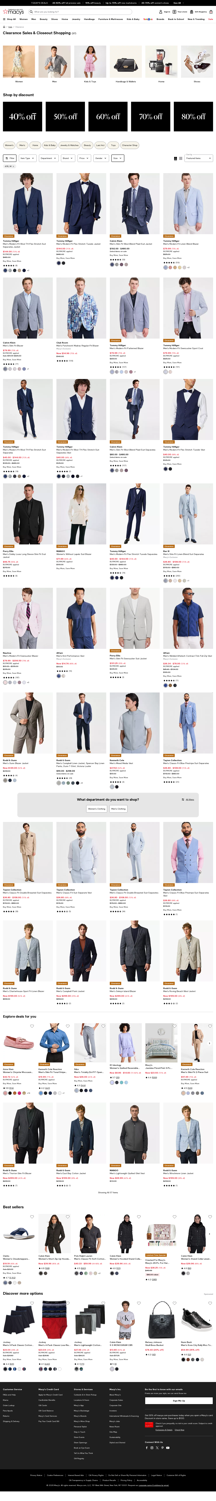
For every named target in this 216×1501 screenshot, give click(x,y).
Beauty (87, 145)
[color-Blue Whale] (41, 1093)
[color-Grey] (10, 369)
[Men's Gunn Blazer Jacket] (28, 723)
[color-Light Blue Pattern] (112, 372)
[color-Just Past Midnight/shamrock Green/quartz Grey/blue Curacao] (81, 1369)
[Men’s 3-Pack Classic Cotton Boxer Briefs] (19, 1320)
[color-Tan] (19, 270)
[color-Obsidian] (86, 1090)
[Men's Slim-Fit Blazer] (28, 308)
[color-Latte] (5, 780)
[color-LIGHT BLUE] (165, 267)
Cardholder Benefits (46, 1400)
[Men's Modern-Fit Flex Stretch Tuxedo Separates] (135, 513)
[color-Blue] (112, 264)
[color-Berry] (131, 372)
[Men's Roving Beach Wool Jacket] (188, 950)
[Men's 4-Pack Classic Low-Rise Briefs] (54, 1320)
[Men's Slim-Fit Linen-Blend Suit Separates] (188, 513)
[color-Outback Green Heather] (86, 1273)
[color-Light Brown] (126, 264)
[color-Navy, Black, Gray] (55, 1369)
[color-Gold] (24, 1093)
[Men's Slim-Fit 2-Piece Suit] (197, 1042)
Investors (113, 1411)
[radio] (5, 270)
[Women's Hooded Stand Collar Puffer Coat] (126, 1233)
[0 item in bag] (211, 12)
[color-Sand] (19, 1283)
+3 (28, 682)
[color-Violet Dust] (112, 1082)
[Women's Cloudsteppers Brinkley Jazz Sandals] (19, 1233)
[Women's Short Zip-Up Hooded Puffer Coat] (54, 1233)
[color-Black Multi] (183, 1359)
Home (35, 145)
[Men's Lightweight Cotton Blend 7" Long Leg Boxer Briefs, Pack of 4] (90, 1320)
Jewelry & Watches (69, 145)
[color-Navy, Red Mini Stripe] (41, 1369)
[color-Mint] (184, 580)
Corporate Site (115, 1405)
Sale (10, 27)
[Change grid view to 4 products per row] (175, 159)
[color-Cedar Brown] (170, 685)
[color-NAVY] (59, 263)
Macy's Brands (80, 1416)
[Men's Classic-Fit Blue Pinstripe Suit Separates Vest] (188, 852)
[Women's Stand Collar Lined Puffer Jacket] (197, 1233)
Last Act (100, 145)
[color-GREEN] (197, 1093)
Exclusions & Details (164, 1430)
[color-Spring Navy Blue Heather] (81, 1273)
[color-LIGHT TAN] (175, 267)
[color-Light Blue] (5, 369)
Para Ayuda (8, 1411)
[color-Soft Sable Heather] (63, 676)
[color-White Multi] (202, 1359)
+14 (28, 1093)
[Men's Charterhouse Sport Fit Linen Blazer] (28, 950)
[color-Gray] (112, 787)
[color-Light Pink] (19, 369)
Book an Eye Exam (82, 1448)
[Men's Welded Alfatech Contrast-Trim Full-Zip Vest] (188, 618)
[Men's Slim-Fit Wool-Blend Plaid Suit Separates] (135, 409)
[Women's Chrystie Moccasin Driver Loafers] (19, 1042)
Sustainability (114, 1437)
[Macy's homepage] (4, 27)
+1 (28, 369)
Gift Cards (42, 1405)
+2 (28, 270)
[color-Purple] (121, 264)
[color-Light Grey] (10, 270)
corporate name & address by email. (154, 1485)
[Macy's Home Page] (13, 12)
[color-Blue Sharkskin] (5, 270)
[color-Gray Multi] (193, 1359)
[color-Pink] (5, 682)
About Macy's (115, 1395)
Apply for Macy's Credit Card (50, 1395)
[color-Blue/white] (165, 372)
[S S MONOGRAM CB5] (126, 1320)
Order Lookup (8, 1405)
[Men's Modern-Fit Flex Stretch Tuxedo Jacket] (81, 203)
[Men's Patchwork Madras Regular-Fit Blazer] (81, 308)
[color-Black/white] (10, 682)
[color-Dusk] (14, 780)
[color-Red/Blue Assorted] (24, 1369)
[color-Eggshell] (188, 1273)
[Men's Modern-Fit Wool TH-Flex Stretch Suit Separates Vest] (81, 409)
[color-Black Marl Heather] (76, 1273)
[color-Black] (63, 263)
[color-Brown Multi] (188, 1359)
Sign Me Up (179, 1400)
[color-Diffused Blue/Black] (90, 1090)
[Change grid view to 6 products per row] (180, 158)
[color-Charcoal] (14, 270)
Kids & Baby (50, 145)
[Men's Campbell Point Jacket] (81, 950)
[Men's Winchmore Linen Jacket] (188, 1133)
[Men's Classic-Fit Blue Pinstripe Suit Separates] (188, 723)
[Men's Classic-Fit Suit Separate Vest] (81, 852)
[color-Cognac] (14, 1093)
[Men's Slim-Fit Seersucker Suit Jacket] (135, 618)
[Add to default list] (32, 1026)
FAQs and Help (9, 1395)
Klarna (5, 1400)
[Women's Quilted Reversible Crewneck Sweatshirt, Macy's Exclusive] (126, 1042)
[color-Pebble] (59, 783)
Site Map (113, 1432)
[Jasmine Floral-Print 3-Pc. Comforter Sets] (161, 1042)
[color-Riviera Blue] (59, 676)
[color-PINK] (170, 267)
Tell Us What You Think (83, 1453)
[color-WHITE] (184, 267)
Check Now (179, 1430)
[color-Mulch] (45, 1273)
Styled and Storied (117, 1443)
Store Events (79, 1437)
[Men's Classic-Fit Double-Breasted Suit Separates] (28, 852)
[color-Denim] (73, 783)
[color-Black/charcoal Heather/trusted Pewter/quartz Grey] (76, 1369)
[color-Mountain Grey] (55, 1093)
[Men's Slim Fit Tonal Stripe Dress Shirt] (54, 1042)
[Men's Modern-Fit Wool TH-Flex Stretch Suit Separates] (28, 409)
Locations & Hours (81, 1400)
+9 (82, 783)
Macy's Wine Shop (82, 1421)
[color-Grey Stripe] (24, 682)
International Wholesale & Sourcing (124, 1416)
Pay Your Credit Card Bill (48, 1421)
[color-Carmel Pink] (90, 1273)
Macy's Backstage (81, 1411)
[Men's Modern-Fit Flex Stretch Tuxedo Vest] (188, 409)
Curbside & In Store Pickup (85, 1395)
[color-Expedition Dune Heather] (95, 1273)
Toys (113, 145)
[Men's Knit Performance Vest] (81, 618)
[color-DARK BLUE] (202, 1093)
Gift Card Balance (45, 1411)
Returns (6, 1416)
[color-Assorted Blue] (45, 1369)
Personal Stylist (80, 1427)
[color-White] (175, 580)
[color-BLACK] (117, 1369)
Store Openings (80, 1443)
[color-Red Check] (19, 682)
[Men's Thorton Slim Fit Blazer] (28, 1133)
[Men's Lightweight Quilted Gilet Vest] (135, 1133)
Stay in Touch (79, 1432)
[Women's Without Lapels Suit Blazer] (81, 513)
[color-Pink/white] (170, 372)
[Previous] (6, 203)
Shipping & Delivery (11, 1421)
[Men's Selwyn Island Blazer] (135, 950)
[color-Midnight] (77, 783)
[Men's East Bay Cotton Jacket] (81, 1133)
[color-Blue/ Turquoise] (10, 1369)
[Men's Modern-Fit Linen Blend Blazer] (188, 203)
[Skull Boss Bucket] (161, 1320)
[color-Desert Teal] (121, 1082)
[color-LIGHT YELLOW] (179, 267)
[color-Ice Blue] (63, 783)
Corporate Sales (116, 1400)
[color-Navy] (24, 270)
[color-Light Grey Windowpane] (117, 264)
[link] (28, 256)
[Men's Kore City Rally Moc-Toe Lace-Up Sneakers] (197, 1320)
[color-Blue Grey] (117, 372)
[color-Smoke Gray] (76, 1090)
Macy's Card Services (47, 1416)
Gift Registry (79, 1458)
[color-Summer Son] (126, 1082)
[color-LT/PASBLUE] (193, 1093)
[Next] (49, 203)
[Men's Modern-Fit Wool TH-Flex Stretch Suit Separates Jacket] (28, 203)
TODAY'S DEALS (39, 3)
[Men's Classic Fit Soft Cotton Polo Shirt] (90, 1233)
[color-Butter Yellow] (179, 580)
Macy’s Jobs (114, 1421)
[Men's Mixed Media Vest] (135, 723)
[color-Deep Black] (175, 685)
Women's (9, 145)
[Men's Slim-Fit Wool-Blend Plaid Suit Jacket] (135, 203)
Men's (22, 145)
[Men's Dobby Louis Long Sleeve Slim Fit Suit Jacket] (28, 513)
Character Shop (129, 145)
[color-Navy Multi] (197, 1359)
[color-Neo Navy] (165, 685)
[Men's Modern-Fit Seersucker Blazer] (28, 618)
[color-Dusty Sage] (68, 783)
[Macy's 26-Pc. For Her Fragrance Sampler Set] (161, 1233)
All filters (190, 799)
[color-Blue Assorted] (14, 1369)
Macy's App (79, 1405)
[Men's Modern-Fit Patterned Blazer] (135, 308)
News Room (114, 1427)
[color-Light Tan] (170, 580)
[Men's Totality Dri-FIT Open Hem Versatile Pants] (90, 1042)
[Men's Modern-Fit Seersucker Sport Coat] (188, 308)
